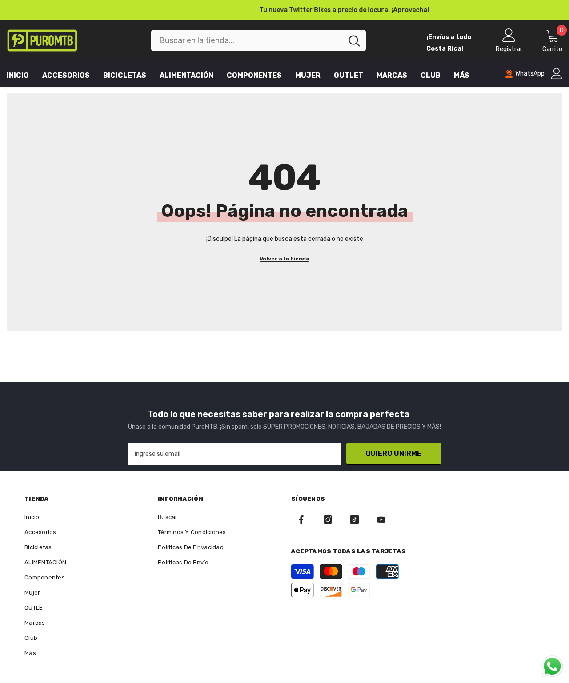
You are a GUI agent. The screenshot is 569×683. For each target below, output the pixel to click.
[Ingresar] (556, 73)
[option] (284, 10)
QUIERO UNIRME (393, 453)
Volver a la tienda (284, 259)
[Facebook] (301, 520)
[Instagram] (328, 520)
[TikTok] (355, 520)
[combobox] (247, 40)
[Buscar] (258, 40)
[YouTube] (381, 520)
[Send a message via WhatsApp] (552, 666)
